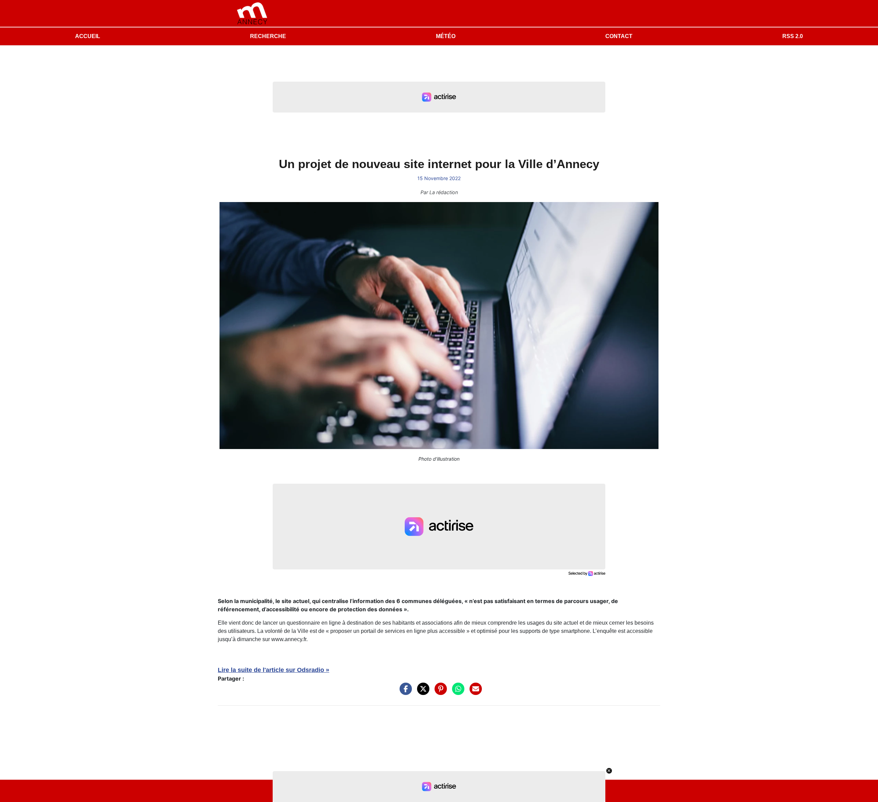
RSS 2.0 (792, 36)
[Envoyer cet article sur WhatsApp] (456, 692)
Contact (618, 36)
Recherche (268, 36)
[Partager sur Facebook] (404, 692)
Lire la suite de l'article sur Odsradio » (273, 670)
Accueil (87, 36)
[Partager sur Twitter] (421, 692)
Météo (445, 36)
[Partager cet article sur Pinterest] (439, 692)
